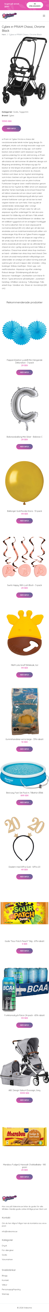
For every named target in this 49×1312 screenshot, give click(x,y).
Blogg (4, 1275)
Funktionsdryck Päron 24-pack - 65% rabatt (24, 1015)
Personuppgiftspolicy (11, 1289)
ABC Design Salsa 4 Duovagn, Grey (24, 1090)
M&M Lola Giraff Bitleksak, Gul (24, 665)
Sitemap (5, 1294)
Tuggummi (23, 112)
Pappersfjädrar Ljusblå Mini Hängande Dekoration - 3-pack (24, 361)
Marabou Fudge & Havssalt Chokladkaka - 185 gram (24, 1165)
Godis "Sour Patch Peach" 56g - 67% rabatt (24, 941)
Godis (15, 112)
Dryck (4, 1245)
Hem (4, 34)
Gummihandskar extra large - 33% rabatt (24, 739)
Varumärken (7, 1259)
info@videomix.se (9, 1231)
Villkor (4, 1285)
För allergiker (8, 1250)
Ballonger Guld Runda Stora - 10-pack (24, 511)
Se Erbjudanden (34, 5)
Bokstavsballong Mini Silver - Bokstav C (24, 437)
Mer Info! (11, 128)
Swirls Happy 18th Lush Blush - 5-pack (24, 585)
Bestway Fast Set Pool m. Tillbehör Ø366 (24, 792)
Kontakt (5, 1280)
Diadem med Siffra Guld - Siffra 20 (24, 867)
